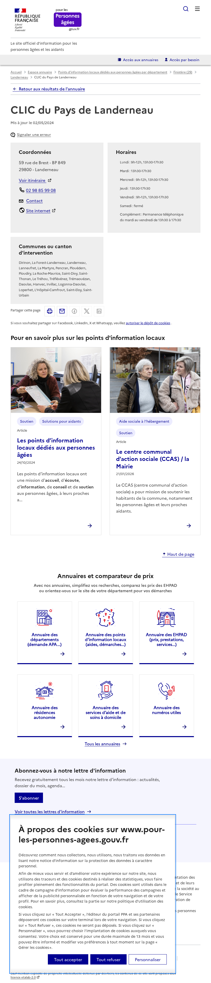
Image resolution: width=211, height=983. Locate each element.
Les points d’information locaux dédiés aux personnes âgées (56, 447)
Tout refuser (108, 959)
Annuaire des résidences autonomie (45, 712)
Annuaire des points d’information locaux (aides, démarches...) (105, 639)
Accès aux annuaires (140, 59)
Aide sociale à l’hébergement (144, 421)
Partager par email (62, 311)
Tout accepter (68, 959)
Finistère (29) (182, 72)
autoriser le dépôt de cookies (148, 323)
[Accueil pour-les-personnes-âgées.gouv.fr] (67, 20)
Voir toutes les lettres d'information (50, 811)
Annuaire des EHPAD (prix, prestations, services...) (166, 639)
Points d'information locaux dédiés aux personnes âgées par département (112, 72)
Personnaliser (148, 959)
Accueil (16, 72)
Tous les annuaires (102, 743)
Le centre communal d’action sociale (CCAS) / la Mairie (152, 458)
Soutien (26, 421)
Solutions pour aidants (61, 421)
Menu (197, 9)
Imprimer (50, 311)
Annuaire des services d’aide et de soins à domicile (106, 712)
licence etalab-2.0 (23, 977)
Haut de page (180, 554)
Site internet (38, 210)
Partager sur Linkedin (99, 311)
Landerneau (19, 77)
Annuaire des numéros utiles (166, 709)
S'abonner (29, 798)
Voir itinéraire (32, 180)
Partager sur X (87, 311)
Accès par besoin (184, 59)
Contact (34, 200)
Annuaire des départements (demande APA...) (44, 639)
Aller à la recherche (186, 9)
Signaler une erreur (34, 134)
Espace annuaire (40, 72)
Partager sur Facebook (74, 311)
